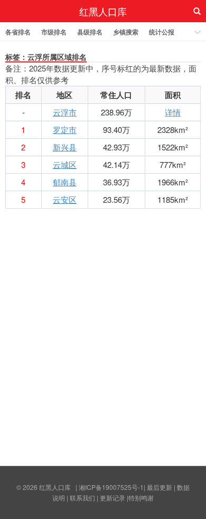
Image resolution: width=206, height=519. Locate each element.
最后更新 (159, 486)
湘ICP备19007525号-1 (111, 486)
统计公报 (161, 32)
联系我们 (82, 497)
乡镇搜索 (125, 32)
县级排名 (89, 32)
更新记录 (112, 497)
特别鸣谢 (141, 497)
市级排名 (54, 32)
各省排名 (18, 32)
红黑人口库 (103, 11)
